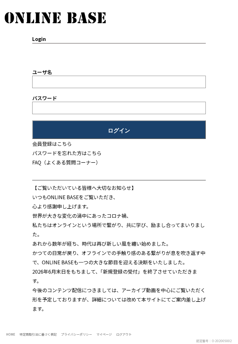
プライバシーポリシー (76, 334)
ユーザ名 (42, 72)
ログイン (119, 130)
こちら (94, 153)
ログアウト (124, 334)
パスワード (44, 98)
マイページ (104, 334)
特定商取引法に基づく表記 (38, 334)
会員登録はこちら (52, 143)
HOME (10, 334)
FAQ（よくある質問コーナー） (66, 162)
